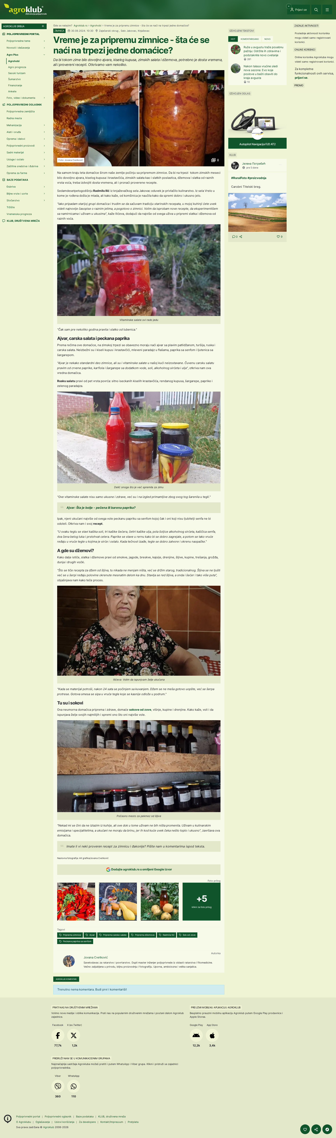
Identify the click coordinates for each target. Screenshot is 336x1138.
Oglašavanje (43, 1122)
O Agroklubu (23, 1122)
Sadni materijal (15, 152)
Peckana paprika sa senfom (76, 941)
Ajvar (92, 935)
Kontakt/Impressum (111, 1122)
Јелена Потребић (254, 163)
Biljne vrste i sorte (17, 193)
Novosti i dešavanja (18, 47)
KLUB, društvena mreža (23, 220)
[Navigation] (327, 9)
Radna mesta (14, 118)
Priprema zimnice (71, 935)
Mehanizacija (14, 125)
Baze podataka (17, 179)
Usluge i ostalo (15, 159)
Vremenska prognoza (19, 214)
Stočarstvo (13, 200)
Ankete (12, 91)
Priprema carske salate (114, 935)
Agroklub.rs (81, 25)
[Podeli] (316, 1129)
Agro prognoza (17, 67)
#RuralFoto (239, 178)
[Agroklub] (25, 9)
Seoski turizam (16, 73)
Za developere (87, 1122)
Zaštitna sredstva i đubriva (22, 166)
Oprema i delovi (16, 138)
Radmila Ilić (168, 935)
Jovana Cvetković (96, 957)
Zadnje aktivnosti (306, 25)
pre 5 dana (252, 167)
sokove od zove (140, 709)
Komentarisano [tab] (250, 39)
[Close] (316, 9)
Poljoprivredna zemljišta (21, 111)
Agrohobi (95, 25)
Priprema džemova (144, 935)
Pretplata (133, 1122)
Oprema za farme (17, 173)
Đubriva (11, 186)
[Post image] (257, 212)
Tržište (11, 207)
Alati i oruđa (14, 132)
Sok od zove (189, 935)
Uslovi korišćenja (64, 1122)
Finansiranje (15, 85)
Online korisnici (304, 49)
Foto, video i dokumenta (21, 97)
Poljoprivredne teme (18, 40)
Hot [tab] (233, 39)
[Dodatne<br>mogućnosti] (327, 1129)
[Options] (280, 165)
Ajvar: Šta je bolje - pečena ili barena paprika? (101, 508)
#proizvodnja (257, 178)
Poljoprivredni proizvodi (21, 145)
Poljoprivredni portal (28, 1116)
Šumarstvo (14, 79)
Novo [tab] (267, 39)
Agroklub (48, 1127)
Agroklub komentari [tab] (66, 979)
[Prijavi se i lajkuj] (305, 1129)
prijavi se (301, 77)
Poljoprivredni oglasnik (24, 104)
